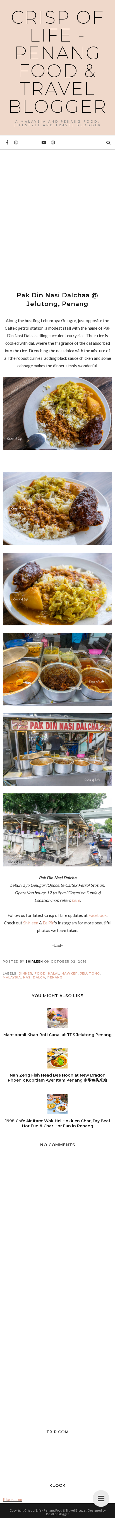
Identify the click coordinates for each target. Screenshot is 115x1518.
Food (40, 973)
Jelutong (90, 973)
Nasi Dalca (34, 977)
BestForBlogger (57, 1514)
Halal (53, 973)
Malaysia (12, 977)
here (76, 900)
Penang (55, 977)
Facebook (97, 915)
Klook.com (12, 1499)
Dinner (25, 973)
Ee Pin (48, 922)
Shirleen (30, 922)
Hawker (70, 973)
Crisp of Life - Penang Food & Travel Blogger (57, 61)
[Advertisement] (57, 215)
